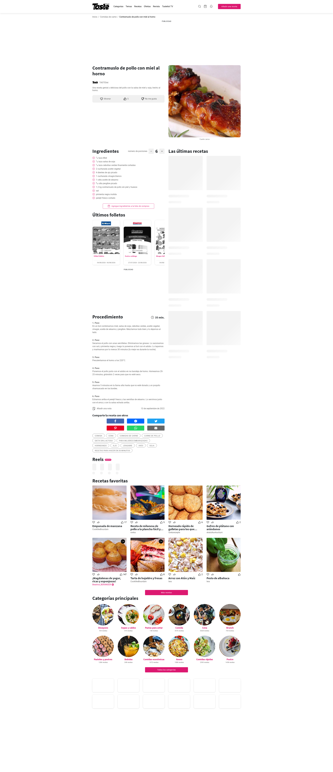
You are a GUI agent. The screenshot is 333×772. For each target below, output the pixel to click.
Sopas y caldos (128, 627)
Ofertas (147, 6)
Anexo (179, 659)
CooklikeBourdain (100, 529)
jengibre (127, 446)
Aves (141, 446)
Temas (129, 6)
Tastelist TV (167, 6)
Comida (179, 627)
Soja (151, 446)
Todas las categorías (166, 670)
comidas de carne (129, 436)
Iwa (170, 581)
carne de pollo (152, 436)
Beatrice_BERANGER (101, 584)
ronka (133, 532)
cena (111, 436)
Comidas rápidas (204, 659)
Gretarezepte (174, 532)
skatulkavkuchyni (215, 532)
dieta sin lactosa (104, 441)
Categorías (118, 6)
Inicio (94, 17)
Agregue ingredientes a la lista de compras (130, 206)
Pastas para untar (154, 627)
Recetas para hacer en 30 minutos (112, 451)
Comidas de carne (108, 17)
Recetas (138, 6)
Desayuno (103, 627)
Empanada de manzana (107, 526)
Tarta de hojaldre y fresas (146, 578)
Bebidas (128, 659)
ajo (115, 446)
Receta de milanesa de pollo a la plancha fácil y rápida (145, 527)
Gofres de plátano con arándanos (220, 527)
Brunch (230, 627)
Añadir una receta (229, 6)
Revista (156, 6)
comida (98, 436)
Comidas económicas (153, 659)
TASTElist (103, 82)
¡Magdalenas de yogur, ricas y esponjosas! (106, 580)
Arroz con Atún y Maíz (181, 578)
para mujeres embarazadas (133, 441)
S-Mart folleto (99, 256)
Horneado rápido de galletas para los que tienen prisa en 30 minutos (185, 527)
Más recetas (166, 593)
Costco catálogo (131, 256)
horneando (101, 446)
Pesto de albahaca (218, 578)
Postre (230, 659)
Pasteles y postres (103, 659)
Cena (204, 627)
